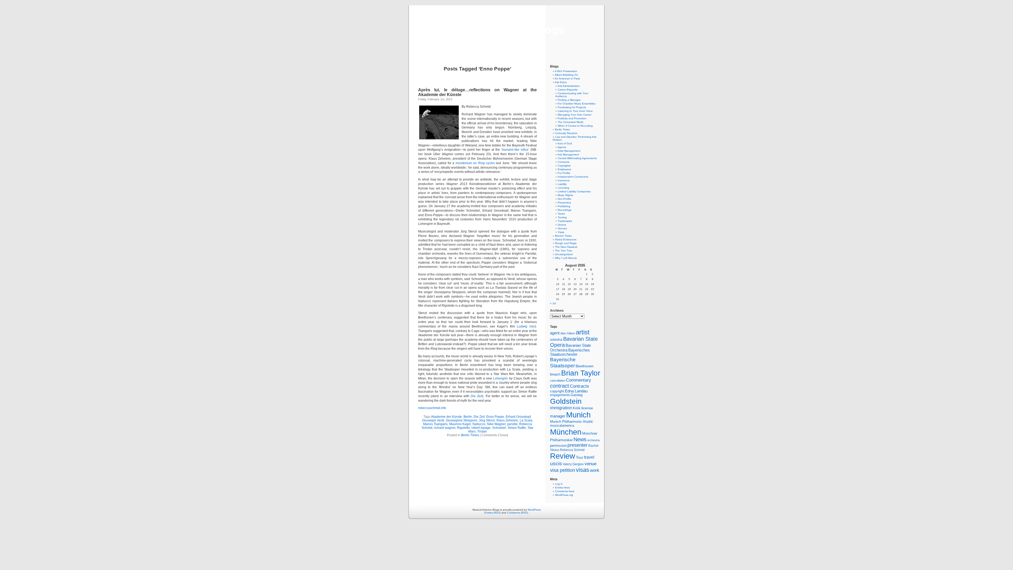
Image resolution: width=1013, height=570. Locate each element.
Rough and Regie (566, 243)
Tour (579, 457)
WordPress (534, 509)
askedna (556, 339)
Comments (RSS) (517, 512)
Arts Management (568, 154)
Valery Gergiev (573, 464)
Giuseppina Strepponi (461, 420)
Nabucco (478, 424)
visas (582, 470)
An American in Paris (567, 78)
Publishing (564, 206)
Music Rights (565, 195)
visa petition (562, 470)
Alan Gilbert (567, 333)
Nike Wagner (496, 424)
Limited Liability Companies (574, 191)
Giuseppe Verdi (433, 420)
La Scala (526, 420)
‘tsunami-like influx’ (516, 149)
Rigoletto (463, 428)
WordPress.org (564, 494)
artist (583, 332)
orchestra (593, 440)
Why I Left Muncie (566, 257)
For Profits (564, 173)
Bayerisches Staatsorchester (570, 352)
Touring (562, 217)
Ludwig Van (526, 326)
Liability (562, 184)
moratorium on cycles (475, 163)
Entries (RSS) (492, 512)
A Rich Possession (566, 71)
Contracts (563, 161)
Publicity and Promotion (572, 118)
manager (557, 416)
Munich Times (563, 235)
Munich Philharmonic (566, 422)
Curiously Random (566, 133)
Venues (562, 228)
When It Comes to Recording (575, 125)
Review (562, 456)
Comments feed (564, 491)
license (587, 408)
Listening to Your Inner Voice (575, 111)
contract (559, 386)
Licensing (563, 187)
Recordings (564, 209)
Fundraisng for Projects (572, 107)
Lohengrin (501, 378)
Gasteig (576, 395)
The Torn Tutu (563, 250)
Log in (559, 483)
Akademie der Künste (446, 417)
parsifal (512, 424)
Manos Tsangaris (435, 424)
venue (590, 463)
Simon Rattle (517, 428)
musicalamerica (562, 426)
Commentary (578, 380)
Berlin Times (470, 435)
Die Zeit (476, 396)
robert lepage (481, 428)
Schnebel (499, 428)
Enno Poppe (495, 417)
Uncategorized (564, 254)
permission (558, 446)
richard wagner (444, 428)
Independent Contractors (573, 176)
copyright (557, 391)
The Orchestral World (570, 122)
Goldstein (566, 401)
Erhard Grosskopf (518, 417)
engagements (560, 395)
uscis (556, 463)
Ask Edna (561, 82)
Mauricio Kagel (460, 424)
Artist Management (568, 150)
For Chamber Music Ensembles (576, 103)
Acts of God (564, 143)
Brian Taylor (580, 373)
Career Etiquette (568, 89)
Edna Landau (576, 391)
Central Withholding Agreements (577, 158)
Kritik (577, 408)
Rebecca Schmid (572, 450)
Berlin (468, 417)
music (588, 421)
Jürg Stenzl (487, 420)
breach (555, 374)
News (580, 439)
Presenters (564, 202)
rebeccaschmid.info (432, 408)
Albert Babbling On (566, 74)
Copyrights (564, 165)
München (565, 432)
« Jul (553, 303)
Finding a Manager (569, 99)
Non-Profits (564, 198)
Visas (561, 232)
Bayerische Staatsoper (563, 362)
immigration (561, 408)
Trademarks (565, 221)
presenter (577, 445)
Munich (578, 414)
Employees (564, 169)
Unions (562, 224)
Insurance (564, 180)
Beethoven (585, 366)
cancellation (557, 380)
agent (555, 333)
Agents (561, 147)
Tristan (482, 431)
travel (589, 457)
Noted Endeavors (565, 239)
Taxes (561, 213)
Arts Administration (568, 85)
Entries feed (562, 487)
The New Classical (566, 246)
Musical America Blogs (506, 29)
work (594, 470)
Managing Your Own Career (574, 114)
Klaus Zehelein (507, 420)
